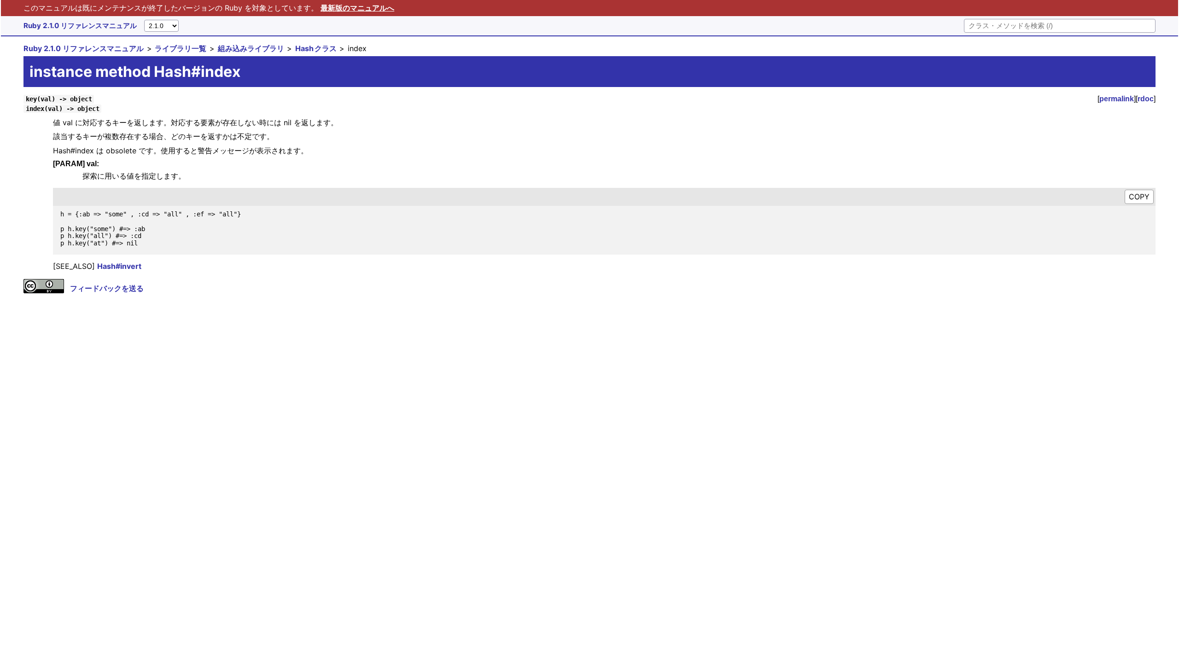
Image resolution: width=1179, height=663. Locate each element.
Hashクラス (316, 48)
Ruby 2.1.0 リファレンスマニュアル (80, 25)
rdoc (1146, 99)
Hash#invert (119, 266)
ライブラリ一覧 (180, 48)
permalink (1116, 99)
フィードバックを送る (107, 288)
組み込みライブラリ (251, 48)
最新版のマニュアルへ (357, 7)
